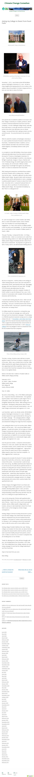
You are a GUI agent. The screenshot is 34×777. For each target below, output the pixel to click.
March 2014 (4, 733)
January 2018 (5, 703)
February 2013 (5, 743)
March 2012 (4, 754)
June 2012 (4, 749)
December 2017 (5, 705)
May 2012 (4, 751)
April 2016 (4, 714)
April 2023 (4, 678)
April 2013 (4, 741)
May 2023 (4, 676)
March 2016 (4, 716)
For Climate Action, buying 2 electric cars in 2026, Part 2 (15, 590)
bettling (3, 605)
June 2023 (4, 674)
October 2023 (5, 666)
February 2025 (5, 651)
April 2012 (4, 753)
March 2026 (4, 638)
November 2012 (5, 747)
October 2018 (5, 697)
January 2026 (5, 641)
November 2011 (5, 760)
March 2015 (4, 728)
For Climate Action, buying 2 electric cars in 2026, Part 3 (15, 588)
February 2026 (5, 639)
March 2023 (4, 680)
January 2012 (5, 756)
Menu (17, 15)
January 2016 (5, 720)
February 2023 (5, 682)
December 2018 (5, 695)
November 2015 (5, 724)
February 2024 (5, 659)
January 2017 (5, 710)
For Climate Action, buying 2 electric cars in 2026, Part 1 (15, 592)
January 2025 (5, 653)
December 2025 (5, 643)
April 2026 (4, 636)
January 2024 (5, 661)
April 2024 (4, 655)
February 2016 (5, 718)
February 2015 (5, 730)
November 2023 (5, 664)
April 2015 (4, 726)
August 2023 (5, 670)
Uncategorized (17, 559)
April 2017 (4, 708)
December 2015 (5, 722)
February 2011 (5, 762)
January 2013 (5, 745)
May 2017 (4, 707)
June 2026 (4, 632)
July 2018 (4, 699)
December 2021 (5, 691)
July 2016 (4, 712)
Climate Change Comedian (17, 3)
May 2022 (4, 687)
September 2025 (6, 647)
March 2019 (4, 693)
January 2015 (5, 731)
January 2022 (5, 689)
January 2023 (5, 684)
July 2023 (4, 672)
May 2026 (4, 634)
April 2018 (4, 701)
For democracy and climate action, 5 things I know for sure (16, 595)
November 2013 (5, 739)
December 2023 (5, 662)
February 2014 (5, 735)
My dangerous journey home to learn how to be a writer (15, 594)
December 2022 (5, 685)
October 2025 (5, 645)
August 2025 (5, 649)
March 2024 (4, 657)
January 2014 (5, 737)
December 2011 (5, 758)
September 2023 (6, 668)
